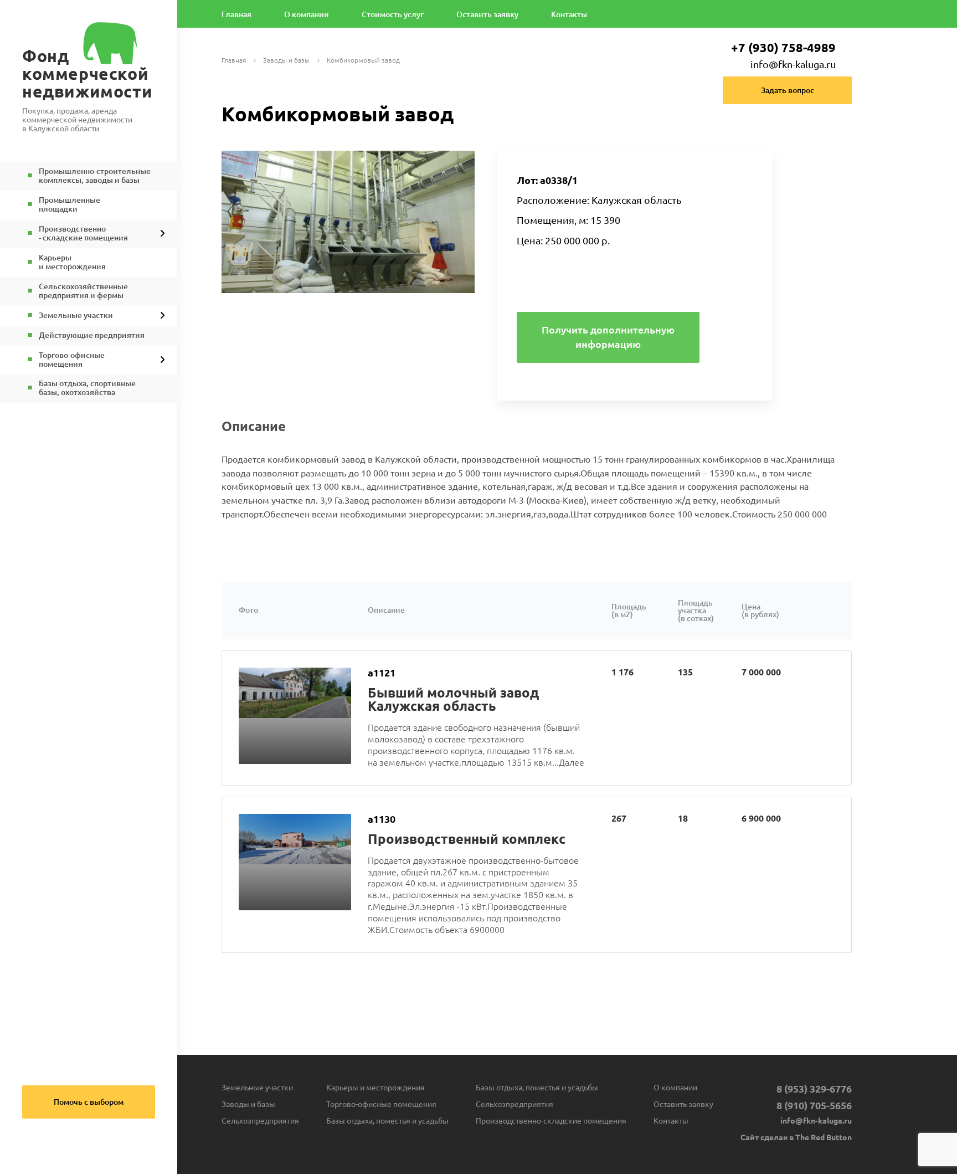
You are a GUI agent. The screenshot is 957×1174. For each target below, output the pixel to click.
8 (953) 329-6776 (814, 1089)
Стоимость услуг (393, 15)
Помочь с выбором (89, 1102)
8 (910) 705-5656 (814, 1105)
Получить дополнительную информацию (608, 337)
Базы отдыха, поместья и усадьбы (387, 1121)
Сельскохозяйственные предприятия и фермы (83, 291)
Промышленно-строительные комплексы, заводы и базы (95, 175)
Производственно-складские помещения (551, 1121)
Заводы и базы (286, 61)
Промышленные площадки (69, 204)
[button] (465, 161)
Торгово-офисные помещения (381, 1104)
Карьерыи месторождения (72, 262)
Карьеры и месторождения (375, 1087)
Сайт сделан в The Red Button (796, 1137)
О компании (306, 15)
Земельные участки (76, 315)
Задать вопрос (787, 90)
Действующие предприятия (92, 335)
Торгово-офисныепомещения (72, 359)
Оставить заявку (487, 15)
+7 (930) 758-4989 (783, 47)
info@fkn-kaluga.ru (793, 64)
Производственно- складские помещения (83, 233)
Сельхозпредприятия (260, 1121)
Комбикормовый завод (363, 61)
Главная (236, 15)
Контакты (569, 15)
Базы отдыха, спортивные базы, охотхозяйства (87, 388)
